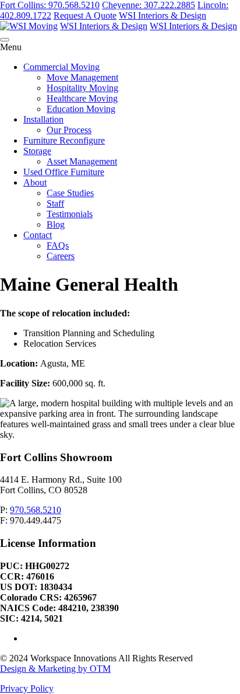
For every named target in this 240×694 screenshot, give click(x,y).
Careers (61, 256)
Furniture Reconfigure (64, 140)
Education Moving (81, 109)
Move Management (82, 77)
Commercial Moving (61, 67)
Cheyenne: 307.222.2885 (148, 5)
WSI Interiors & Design (162, 15)
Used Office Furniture (63, 172)
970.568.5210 (35, 510)
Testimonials (70, 214)
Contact (37, 235)
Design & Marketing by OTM (55, 669)
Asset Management (82, 161)
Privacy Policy (27, 688)
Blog (56, 224)
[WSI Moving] (29, 26)
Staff (55, 203)
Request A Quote (85, 15)
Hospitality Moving (82, 88)
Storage (37, 151)
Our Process (69, 130)
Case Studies (70, 193)
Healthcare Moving (82, 98)
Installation (43, 119)
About (35, 182)
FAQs (58, 245)
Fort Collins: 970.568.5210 (50, 5)
